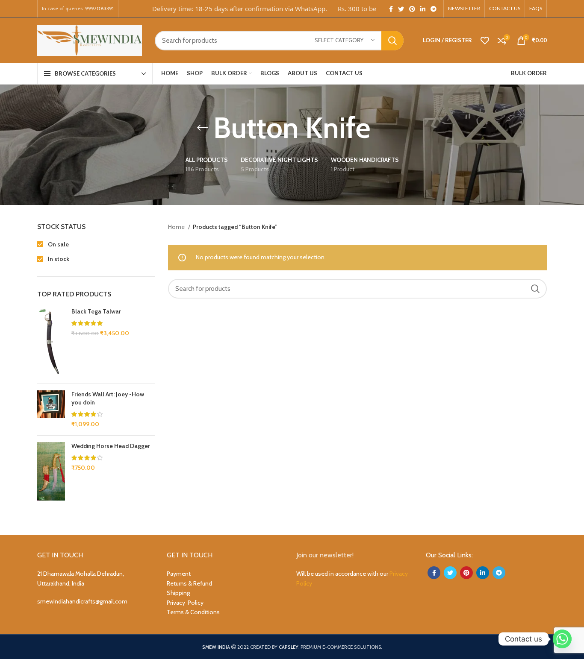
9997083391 (99, 8)
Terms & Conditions (193, 612)
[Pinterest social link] (412, 9)
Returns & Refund (189, 583)
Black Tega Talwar (96, 311)
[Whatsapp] (562, 639)
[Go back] (202, 127)
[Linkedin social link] (423, 9)
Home (177, 227)
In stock (58, 259)
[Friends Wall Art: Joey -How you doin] (51, 409)
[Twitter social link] (401, 9)
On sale (58, 244)
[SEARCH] (392, 40)
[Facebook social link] (390, 9)
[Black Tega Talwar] (51, 342)
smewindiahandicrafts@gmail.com (82, 601)
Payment (179, 573)
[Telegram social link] (433, 9)
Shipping (178, 593)
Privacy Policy (185, 602)
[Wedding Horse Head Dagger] (51, 471)
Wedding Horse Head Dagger (110, 446)
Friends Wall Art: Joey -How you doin (107, 398)
